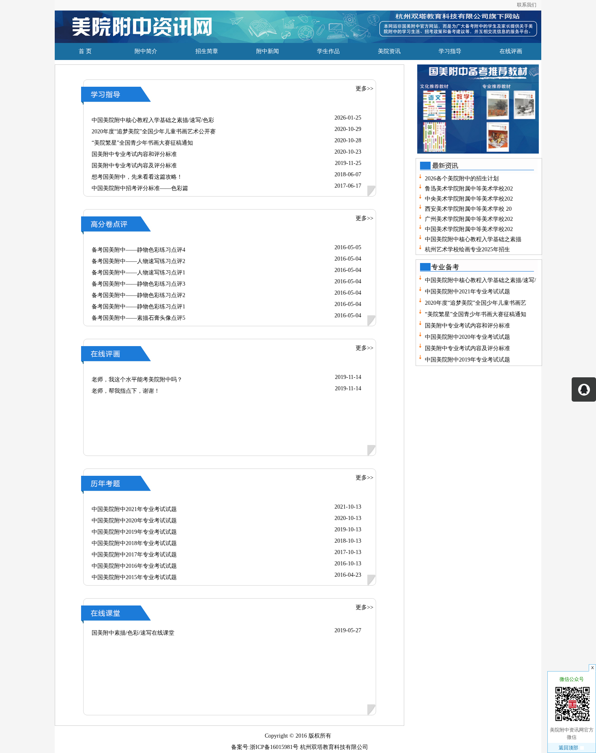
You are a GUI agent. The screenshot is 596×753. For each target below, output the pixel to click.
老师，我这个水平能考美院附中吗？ (137, 379)
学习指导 (450, 51)
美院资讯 (389, 51)
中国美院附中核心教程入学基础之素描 (473, 239)
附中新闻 (267, 51)
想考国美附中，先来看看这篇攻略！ (137, 177)
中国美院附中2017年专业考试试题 (134, 555)
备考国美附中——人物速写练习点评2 (138, 261)
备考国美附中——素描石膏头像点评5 (138, 318)
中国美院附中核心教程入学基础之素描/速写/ (479, 280)
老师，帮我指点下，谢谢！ (126, 391)
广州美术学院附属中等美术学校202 (469, 219)
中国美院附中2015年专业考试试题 (134, 577)
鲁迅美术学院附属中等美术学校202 (469, 189)
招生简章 (206, 51)
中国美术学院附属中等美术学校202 (469, 229)
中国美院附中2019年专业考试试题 (134, 532)
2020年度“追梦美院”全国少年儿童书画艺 (474, 303)
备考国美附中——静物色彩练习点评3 (138, 284)
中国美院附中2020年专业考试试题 (134, 521)
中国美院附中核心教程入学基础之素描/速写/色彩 (153, 120)
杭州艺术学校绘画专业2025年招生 (467, 249)
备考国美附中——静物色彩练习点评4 (138, 250)
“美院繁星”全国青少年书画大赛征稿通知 (142, 143)
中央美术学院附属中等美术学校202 (469, 199)
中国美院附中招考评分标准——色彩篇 (140, 188)
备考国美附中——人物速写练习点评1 (138, 273)
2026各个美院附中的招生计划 (462, 178)
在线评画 (511, 51)
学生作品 (328, 51)
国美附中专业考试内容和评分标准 (134, 154)
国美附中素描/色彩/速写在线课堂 (133, 633)
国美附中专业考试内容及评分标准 (134, 166)
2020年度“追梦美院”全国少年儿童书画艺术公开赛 (154, 131)
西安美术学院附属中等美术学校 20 (468, 209)
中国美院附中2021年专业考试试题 (134, 509)
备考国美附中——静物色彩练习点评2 (138, 295)
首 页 (85, 51)
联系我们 (526, 5)
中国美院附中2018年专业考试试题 (134, 543)
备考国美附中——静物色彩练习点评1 (138, 307)
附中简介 (146, 51)
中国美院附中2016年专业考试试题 (134, 566)
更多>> (364, 89)
